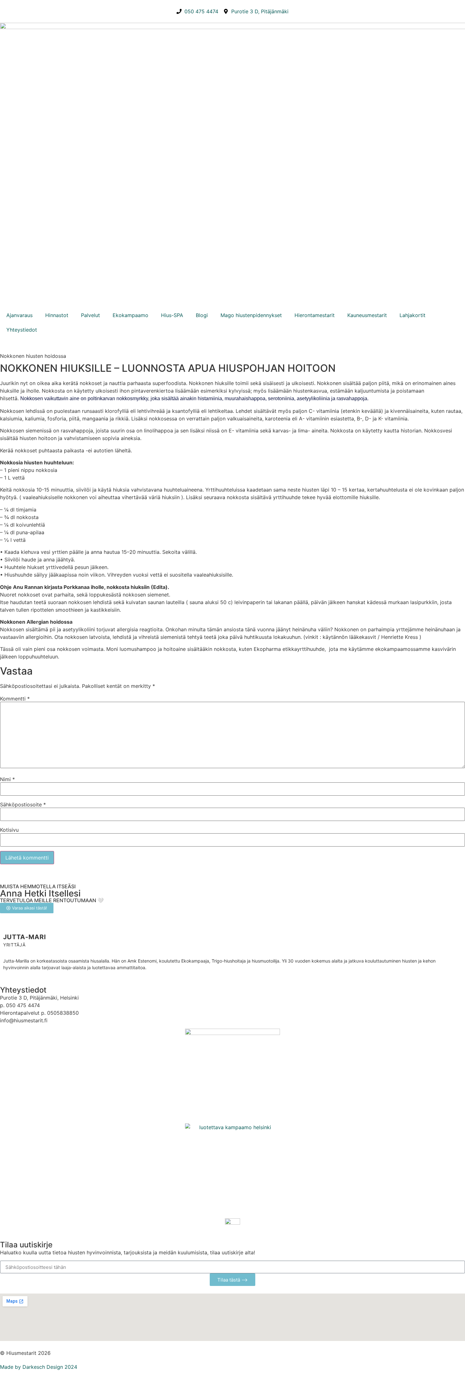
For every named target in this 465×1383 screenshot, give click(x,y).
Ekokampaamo (130, 315)
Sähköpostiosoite (23, 804)
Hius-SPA (172, 315)
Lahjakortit (412, 315)
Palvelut (90, 315)
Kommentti (15, 698)
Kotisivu (9, 829)
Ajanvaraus (19, 315)
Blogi (202, 315)
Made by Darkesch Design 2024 (38, 1367)
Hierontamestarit (314, 315)
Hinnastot (56, 315)
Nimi (7, 779)
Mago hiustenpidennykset (251, 315)
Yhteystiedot (21, 330)
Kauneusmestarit (367, 315)
